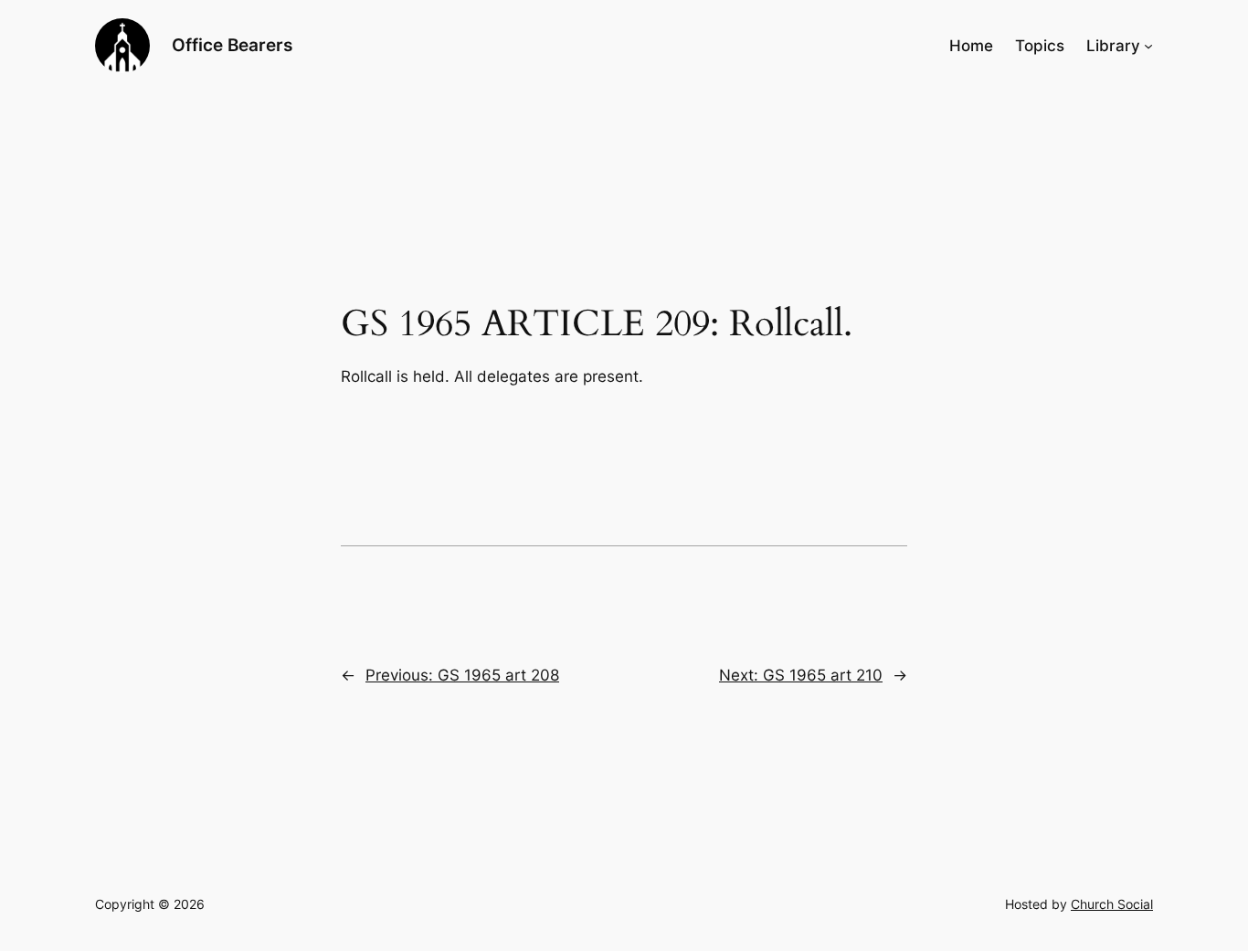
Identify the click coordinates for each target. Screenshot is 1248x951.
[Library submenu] (1148, 45)
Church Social (1112, 904)
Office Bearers (232, 45)
